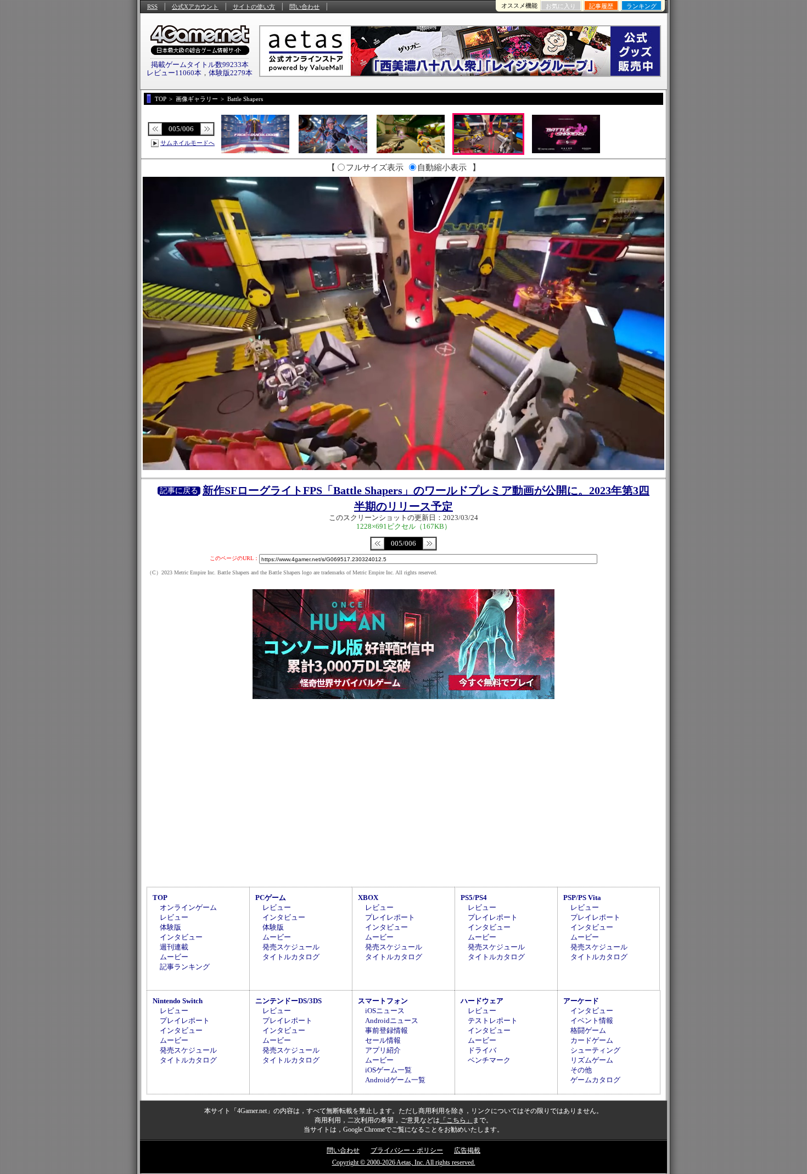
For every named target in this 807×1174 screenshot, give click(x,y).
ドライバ (482, 1050)
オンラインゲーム (188, 907)
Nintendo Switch (178, 1001)
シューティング (595, 1050)
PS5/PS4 (474, 897)
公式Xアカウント (195, 6)
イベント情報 (591, 1020)
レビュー (174, 917)
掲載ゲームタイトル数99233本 (200, 64)
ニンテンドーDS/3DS (288, 1001)
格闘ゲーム (588, 1030)
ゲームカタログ (595, 1080)
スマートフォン (383, 1001)
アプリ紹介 (383, 1050)
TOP (160, 897)
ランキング (641, 6)
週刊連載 (174, 947)
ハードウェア (482, 1001)
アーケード (581, 1001)
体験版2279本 (231, 73)
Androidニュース (391, 1020)
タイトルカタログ (291, 957)
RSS (152, 6)
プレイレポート (390, 917)
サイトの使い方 (254, 6)
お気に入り (561, 6)
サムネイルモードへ (187, 142)
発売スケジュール (291, 947)
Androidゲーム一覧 (395, 1080)
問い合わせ (304, 6)
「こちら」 (456, 1120)
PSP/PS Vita (582, 897)
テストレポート (493, 1020)
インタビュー (181, 937)
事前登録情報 (386, 1030)
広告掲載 (467, 1150)
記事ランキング (185, 967)
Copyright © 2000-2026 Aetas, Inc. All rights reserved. (403, 1162)
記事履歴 (601, 6)
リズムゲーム (591, 1060)
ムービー (174, 957)
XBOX (368, 897)
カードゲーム (591, 1040)
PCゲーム (270, 897)
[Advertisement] (403, 791)
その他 (581, 1070)
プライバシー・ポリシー (407, 1150)
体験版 (170, 927)
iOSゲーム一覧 (388, 1070)
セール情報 (383, 1040)
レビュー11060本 (174, 73)
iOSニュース (385, 1011)
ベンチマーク (489, 1060)
